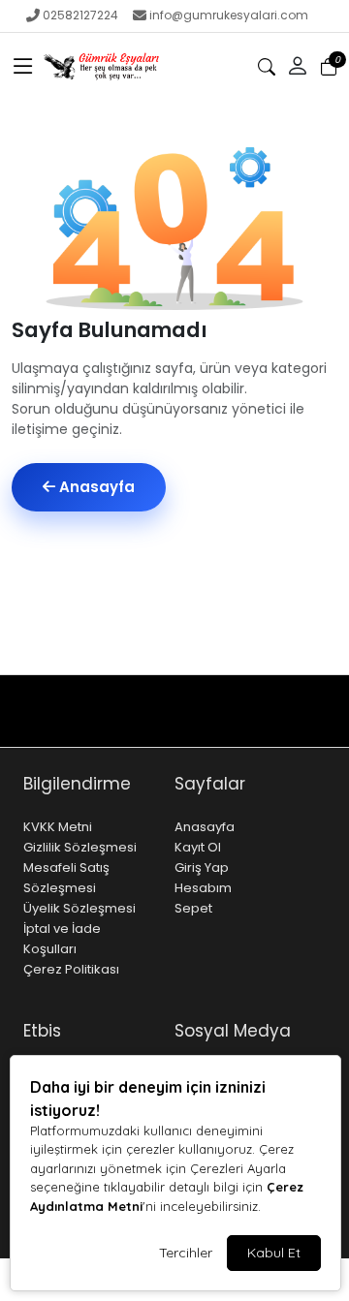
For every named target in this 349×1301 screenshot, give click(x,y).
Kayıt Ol (197, 847)
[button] (23, 66)
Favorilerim (112, 728)
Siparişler (213, 728)
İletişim (98, 692)
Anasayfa (95, 487)
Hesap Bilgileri (232, 692)
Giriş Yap (201, 867)
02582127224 (80, 15)
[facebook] (280, 728)
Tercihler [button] (185, 1252)
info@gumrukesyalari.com (228, 15)
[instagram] (258, 728)
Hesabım (203, 888)
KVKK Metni (57, 827)
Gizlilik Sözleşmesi (80, 847)
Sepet (193, 908)
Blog (156, 692)
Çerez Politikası (71, 969)
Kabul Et (274, 1252)
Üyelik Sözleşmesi (79, 908)
